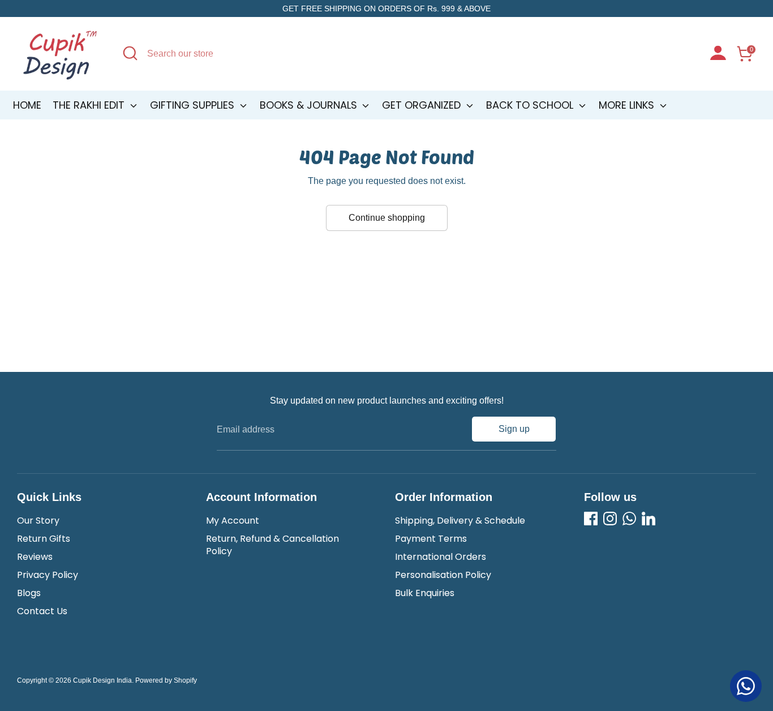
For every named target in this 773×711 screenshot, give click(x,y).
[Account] (718, 54)
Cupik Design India (102, 680)
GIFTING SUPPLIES (193, 105)
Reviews (35, 556)
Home (27, 105)
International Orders (440, 556)
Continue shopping (387, 217)
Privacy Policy (47, 574)
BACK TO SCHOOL (531, 105)
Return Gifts (43, 538)
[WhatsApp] (629, 518)
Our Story (38, 520)
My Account (232, 520)
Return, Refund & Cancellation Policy (272, 545)
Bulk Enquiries (424, 592)
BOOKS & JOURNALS (310, 105)
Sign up (514, 429)
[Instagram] (610, 518)
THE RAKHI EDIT (90, 105)
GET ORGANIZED (422, 105)
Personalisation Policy (443, 574)
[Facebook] (591, 518)
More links (628, 105)
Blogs (29, 592)
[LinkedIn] (648, 518)
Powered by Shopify (166, 680)
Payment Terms (431, 538)
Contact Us (42, 611)
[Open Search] (130, 53)
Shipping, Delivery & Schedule (460, 520)
